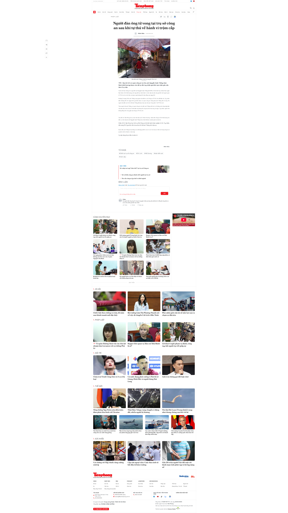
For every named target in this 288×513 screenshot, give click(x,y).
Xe (156, 12)
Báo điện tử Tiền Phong (144, 6)
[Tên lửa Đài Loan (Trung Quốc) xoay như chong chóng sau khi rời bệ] (178, 398)
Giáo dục (171, 12)
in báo (167, 16)
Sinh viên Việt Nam (148, 1)
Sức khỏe (121, 12)
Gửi (165, 193)
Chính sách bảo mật (182, 492)
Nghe (46, 40)
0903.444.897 (138, 494)
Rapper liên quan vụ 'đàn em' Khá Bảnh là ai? (156, 236)
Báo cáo (141, 205)
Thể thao (145, 12)
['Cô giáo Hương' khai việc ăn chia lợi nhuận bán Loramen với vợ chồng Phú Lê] (132, 246)
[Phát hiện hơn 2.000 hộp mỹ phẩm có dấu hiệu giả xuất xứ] (158, 246)
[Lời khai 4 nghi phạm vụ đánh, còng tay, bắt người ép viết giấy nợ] (105, 226)
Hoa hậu (184, 12)
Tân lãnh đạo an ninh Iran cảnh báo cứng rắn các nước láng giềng (104, 431)
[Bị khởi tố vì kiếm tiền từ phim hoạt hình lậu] (105, 268)
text (164, 16)
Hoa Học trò (158, 1)
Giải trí (165, 12)
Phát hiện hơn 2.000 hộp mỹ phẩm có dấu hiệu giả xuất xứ (158, 256)
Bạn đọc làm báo (102, 509)
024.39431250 (98, 498)
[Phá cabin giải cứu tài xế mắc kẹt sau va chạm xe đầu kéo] (178, 301)
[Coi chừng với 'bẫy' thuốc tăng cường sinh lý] (109, 451)
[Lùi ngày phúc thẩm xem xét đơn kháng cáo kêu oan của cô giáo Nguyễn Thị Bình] (105, 246)
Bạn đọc (163, 486)
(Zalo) (124, 494)
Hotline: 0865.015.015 (122, 1)
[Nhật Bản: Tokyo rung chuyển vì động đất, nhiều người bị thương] (144, 398)
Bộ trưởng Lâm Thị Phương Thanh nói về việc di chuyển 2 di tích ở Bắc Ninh (143, 314)
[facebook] (191, 1)
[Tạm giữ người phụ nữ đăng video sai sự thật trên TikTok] (158, 268)
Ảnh (117, 481)
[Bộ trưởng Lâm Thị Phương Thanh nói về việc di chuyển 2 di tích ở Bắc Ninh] (144, 301)
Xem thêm (193, 12)
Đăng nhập (121, 185)
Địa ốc (116, 12)
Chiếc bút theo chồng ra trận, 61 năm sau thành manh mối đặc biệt (108, 314)
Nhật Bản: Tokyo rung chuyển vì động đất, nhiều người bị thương (143, 411)
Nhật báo (107, 481)
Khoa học (177, 12)
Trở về (46, 57)
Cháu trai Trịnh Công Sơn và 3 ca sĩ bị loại (109, 378)
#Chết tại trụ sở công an (126, 153)
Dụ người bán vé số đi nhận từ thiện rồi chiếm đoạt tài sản (131, 277)
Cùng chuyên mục (101, 217)
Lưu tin (46, 48)
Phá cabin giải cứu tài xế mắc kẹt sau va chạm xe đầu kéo (178, 314)
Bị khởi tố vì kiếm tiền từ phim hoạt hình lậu (104, 277)
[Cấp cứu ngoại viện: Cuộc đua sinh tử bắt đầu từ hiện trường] (144, 451)
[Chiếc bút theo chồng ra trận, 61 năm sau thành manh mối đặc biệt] (109, 301)
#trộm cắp (122, 157)
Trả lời (133, 205)
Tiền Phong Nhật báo (136, 1)
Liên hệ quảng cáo (118, 492)
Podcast (129, 481)
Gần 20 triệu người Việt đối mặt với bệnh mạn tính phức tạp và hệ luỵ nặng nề (178, 464)
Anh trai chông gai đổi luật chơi (175, 377)
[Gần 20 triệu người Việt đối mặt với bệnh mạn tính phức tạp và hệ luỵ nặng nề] (178, 451)
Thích (125, 205)
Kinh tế (104, 12)
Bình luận (46, 53)
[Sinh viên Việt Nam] (184, 476)
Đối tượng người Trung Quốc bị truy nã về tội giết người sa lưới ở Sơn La (131, 236)
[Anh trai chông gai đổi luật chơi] (178, 365)
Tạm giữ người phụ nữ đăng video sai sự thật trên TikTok (157, 277)
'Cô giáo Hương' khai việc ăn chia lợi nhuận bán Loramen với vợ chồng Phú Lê (131, 256)
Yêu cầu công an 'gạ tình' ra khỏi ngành (134, 178)
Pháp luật (139, 12)
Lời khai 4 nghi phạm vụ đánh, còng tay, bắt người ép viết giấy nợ (104, 236)
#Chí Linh (139, 153)
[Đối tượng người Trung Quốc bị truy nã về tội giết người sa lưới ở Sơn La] (132, 226)
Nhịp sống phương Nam (110, 488)
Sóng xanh (110, 12)
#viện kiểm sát (158, 153)
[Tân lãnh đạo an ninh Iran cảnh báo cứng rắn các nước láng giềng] (105, 422)
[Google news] (171, 496)
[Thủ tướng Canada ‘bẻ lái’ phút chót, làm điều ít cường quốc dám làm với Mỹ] (183, 422)
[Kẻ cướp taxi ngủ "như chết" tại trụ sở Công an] (164, 169)
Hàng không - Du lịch (177, 486)
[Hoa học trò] (193, 476)
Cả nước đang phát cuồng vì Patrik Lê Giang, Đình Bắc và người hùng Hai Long (143, 379)
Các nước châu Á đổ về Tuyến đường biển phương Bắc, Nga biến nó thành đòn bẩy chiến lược (156, 432)
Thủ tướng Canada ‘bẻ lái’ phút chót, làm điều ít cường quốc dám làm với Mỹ (182, 432)
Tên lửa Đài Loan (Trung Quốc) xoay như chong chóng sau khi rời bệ (177, 411)
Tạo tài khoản (131, 185)
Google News (174, 16)
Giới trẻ (133, 12)
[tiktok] (162, 497)
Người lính (151, 12)
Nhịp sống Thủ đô (97, 488)
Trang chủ (94, 12)
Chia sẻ (46, 44)
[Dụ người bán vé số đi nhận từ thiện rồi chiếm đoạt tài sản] (132, 268)
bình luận (171, 16)
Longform (141, 481)
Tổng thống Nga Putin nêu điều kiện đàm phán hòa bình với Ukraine (108, 411)
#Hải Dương (148, 153)
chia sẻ (161, 16)
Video (188, 12)
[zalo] (166, 496)
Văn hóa (161, 12)
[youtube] (194, 1)
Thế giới (127, 12)
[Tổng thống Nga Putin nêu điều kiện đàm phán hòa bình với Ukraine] (109, 398)
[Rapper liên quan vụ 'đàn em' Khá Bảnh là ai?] (158, 226)
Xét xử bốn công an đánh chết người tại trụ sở (136, 175)
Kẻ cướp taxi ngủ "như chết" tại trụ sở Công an (134, 168)
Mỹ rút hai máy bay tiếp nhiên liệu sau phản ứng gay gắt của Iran (130, 431)
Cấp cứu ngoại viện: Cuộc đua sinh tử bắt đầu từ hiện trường (143, 463)
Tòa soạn (166, 1)
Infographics (153, 481)
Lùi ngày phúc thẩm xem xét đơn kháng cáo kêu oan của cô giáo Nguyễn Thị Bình (103, 256)
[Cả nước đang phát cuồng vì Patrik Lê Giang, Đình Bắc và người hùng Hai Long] (144, 365)
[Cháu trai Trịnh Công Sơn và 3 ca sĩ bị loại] (109, 365)
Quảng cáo (174, 1)
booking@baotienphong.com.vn (122, 496)
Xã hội (99, 12)
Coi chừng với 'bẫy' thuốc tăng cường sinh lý (108, 463)
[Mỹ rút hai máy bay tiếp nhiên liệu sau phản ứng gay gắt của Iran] (131, 422)
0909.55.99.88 (118, 494)
